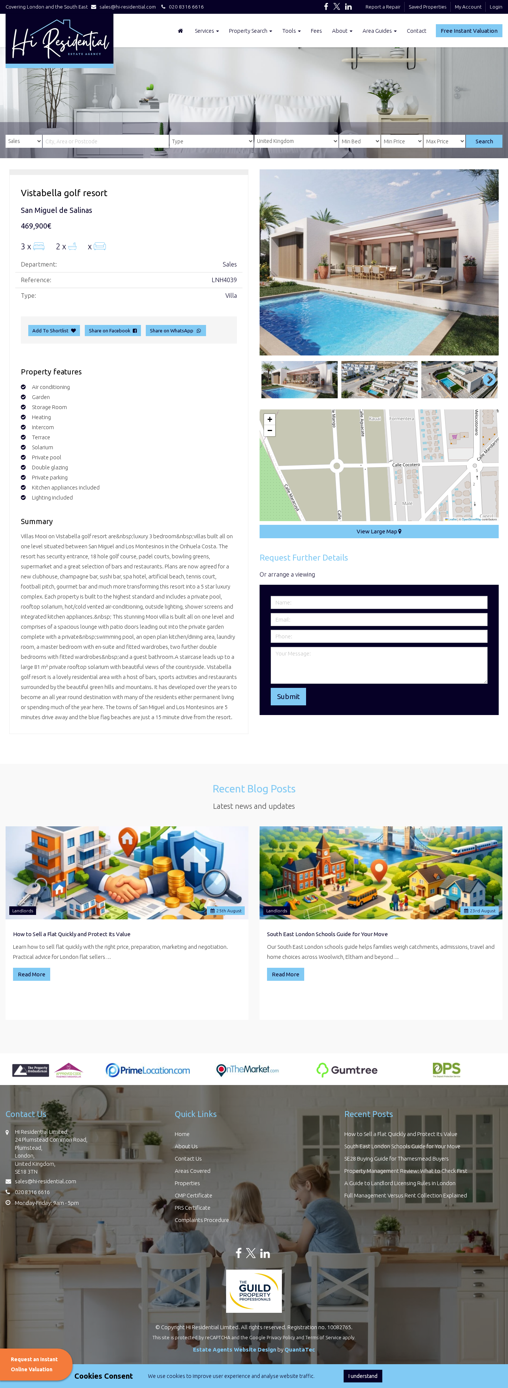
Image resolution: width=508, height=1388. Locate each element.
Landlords (22, 910)
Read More (31, 974)
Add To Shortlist (50, 330)
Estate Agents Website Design (234, 1349)
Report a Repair (383, 7)
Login (496, 7)
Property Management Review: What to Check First (405, 1171)
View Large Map (377, 531)
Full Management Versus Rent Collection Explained (405, 1195)
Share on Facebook (111, 330)
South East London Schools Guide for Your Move (327, 934)
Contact (417, 31)
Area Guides (378, 31)
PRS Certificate (192, 1207)
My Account (468, 7)
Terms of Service (323, 1337)
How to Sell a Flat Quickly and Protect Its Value (72, 934)
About (340, 31)
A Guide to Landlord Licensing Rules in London (400, 1183)
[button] (269, 419)
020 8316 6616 (184, 7)
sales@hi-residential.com (127, 7)
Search (484, 141)
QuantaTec (299, 1349)
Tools (289, 31)
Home (182, 1134)
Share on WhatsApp (173, 330)
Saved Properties (428, 7)
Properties (187, 1183)
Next (485, 262)
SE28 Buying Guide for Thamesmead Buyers (396, 1158)
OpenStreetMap (471, 519)
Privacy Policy (281, 1337)
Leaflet (452, 519)
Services (205, 31)
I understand (362, 1376)
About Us (186, 1146)
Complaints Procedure (202, 1220)
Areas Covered (192, 1171)
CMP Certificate (193, 1195)
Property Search (249, 31)
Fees (316, 31)
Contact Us (188, 1158)
